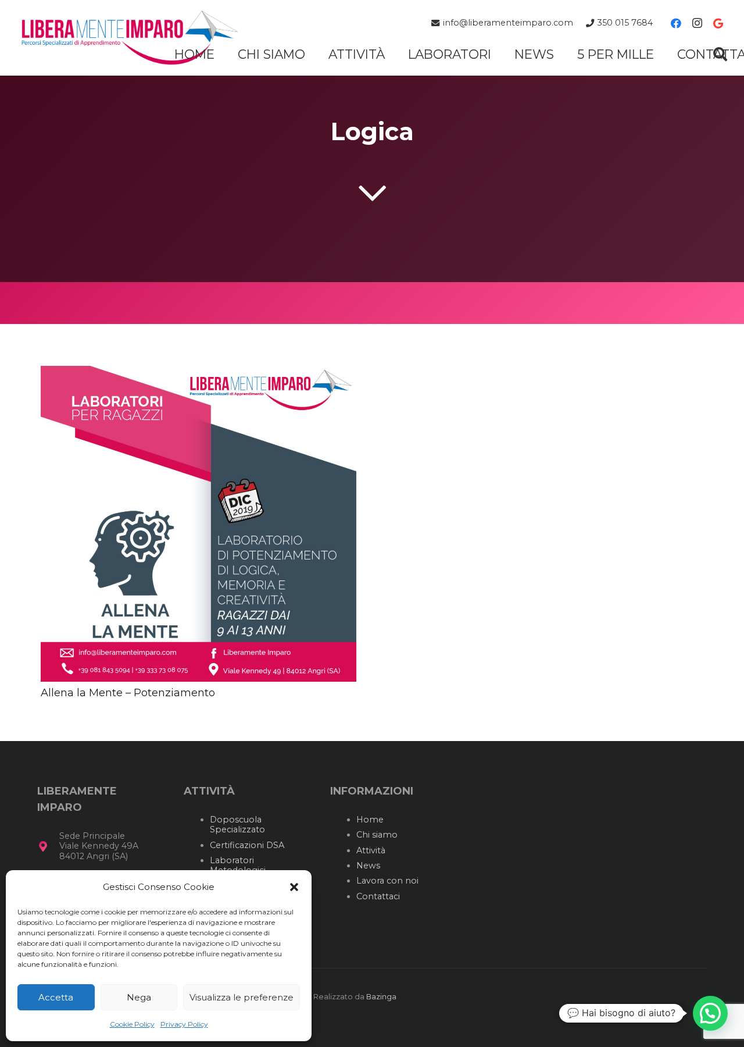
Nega (139, 997)
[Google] (717, 23)
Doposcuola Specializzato (237, 824)
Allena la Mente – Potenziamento (128, 692)
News (368, 865)
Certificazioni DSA (247, 845)
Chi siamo (377, 834)
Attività (370, 850)
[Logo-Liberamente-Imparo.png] (130, 38)
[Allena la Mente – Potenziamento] (198, 374)
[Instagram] (696, 23)
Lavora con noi (387, 880)
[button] (294, 887)
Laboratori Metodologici (238, 865)
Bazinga (381, 996)
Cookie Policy (132, 1024)
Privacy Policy (184, 1024)
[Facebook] (676, 23)
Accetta (55, 997)
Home (370, 819)
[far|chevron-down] (372, 193)
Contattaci (378, 896)
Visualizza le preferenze (241, 997)
